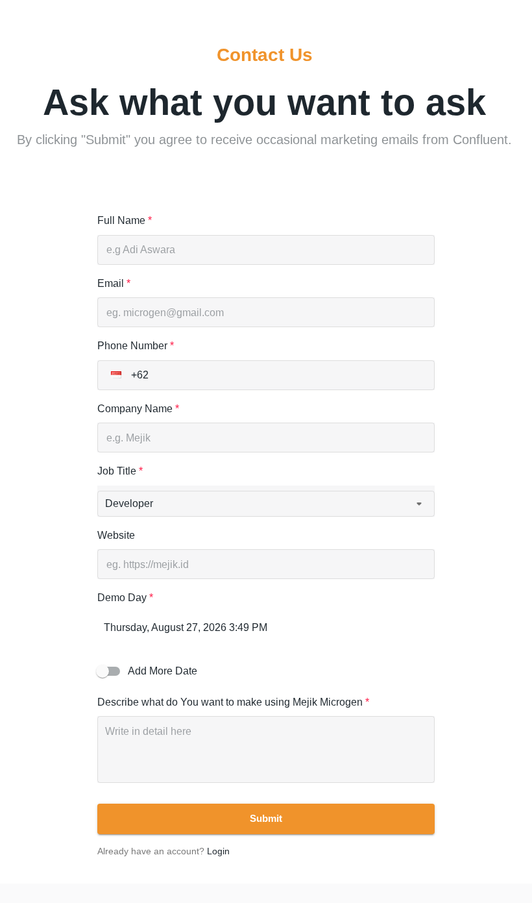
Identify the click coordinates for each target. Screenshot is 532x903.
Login (218, 851)
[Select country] (116, 375)
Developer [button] (129, 503)
